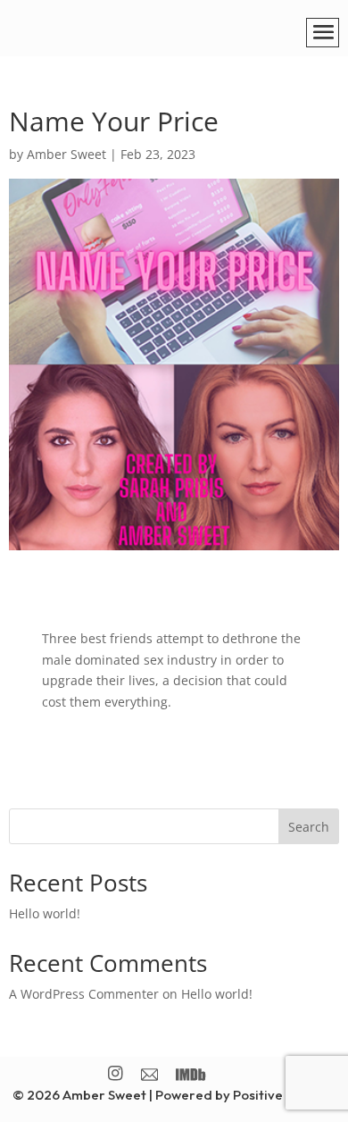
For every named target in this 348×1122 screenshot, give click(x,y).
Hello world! (44, 913)
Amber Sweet (66, 154)
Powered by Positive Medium (245, 1094)
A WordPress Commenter (84, 993)
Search (308, 826)
